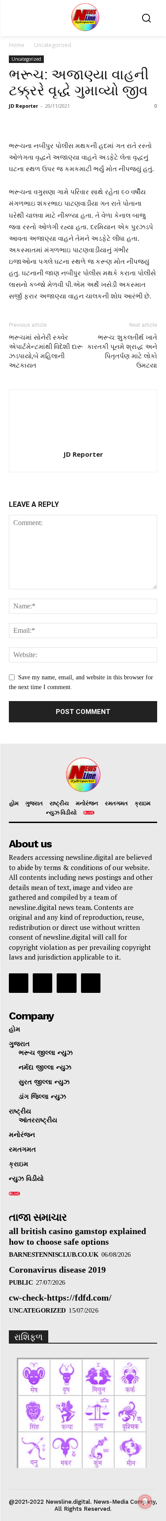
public (21, 1282)
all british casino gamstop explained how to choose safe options (77, 1236)
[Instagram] (42, 983)
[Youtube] (90, 983)
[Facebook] (18, 983)
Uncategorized (52, 45)
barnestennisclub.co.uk (53, 1254)
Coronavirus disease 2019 (57, 1269)
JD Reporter (23, 105)
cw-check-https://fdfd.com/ (60, 1297)
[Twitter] (66, 983)
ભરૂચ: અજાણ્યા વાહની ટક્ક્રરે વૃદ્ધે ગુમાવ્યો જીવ (79, 82)
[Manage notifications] (145, 1501)
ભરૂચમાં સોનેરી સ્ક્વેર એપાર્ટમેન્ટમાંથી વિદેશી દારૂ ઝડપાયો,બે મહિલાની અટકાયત (46, 351)
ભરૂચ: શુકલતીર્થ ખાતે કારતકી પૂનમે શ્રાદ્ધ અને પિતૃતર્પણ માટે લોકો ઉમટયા (122, 351)
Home (16, 45)
